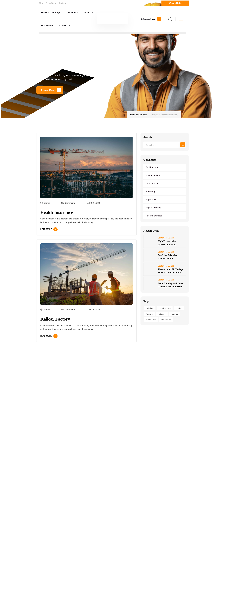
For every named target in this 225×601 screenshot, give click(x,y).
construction (165, 308)
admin (47, 203)
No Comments (68, 203)
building (150, 308)
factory (149, 314)
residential (166, 319)
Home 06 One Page (138, 115)
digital (179, 308)
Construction (165, 183)
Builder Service (165, 175)
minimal (174, 314)
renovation (151, 319)
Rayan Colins (165, 199)
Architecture (165, 167)
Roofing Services (165, 216)
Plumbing (165, 191)
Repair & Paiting (165, 207)
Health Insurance (56, 212)
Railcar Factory (55, 319)
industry (162, 314)
